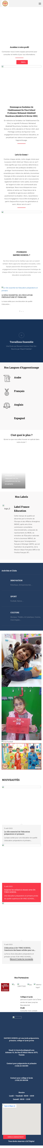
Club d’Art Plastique (21, 650)
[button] (21, 311)
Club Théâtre (21, 759)
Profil (22, 1008)
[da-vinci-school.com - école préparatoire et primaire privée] (5, 3)
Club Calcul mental (21, 703)
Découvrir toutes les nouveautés (21, 959)
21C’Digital (30, 1141)
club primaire (21, 653)
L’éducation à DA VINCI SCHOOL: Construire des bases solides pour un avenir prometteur (19, 950)
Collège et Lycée (26, 997)
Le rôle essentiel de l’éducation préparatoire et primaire (17, 296)
